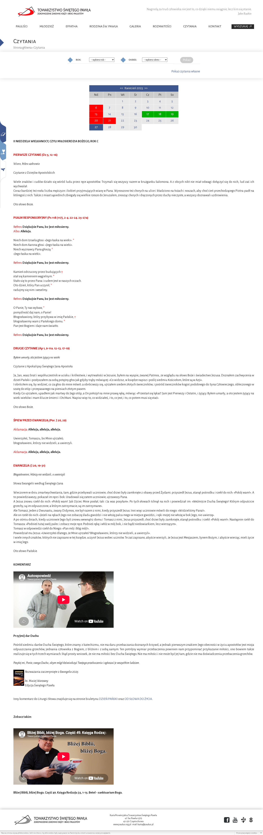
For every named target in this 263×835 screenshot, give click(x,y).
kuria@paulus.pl (146, 824)
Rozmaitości (162, 26)
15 (122, 114)
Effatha (71, 26)
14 (109, 114)
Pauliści (22, 26)
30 (135, 127)
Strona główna (22, 47)
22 (122, 120)
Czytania (189, 26)
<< (122, 88)
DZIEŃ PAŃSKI (108, 699)
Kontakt (214, 26)
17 (148, 114)
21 (109, 120)
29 (122, 127)
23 (135, 120)
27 (96, 127)
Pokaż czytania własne (185, 71)
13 (96, 114)
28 (109, 127)
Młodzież (47, 26)
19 (172, 114)
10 (147, 107)
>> (146, 88)
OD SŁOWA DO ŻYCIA (138, 699)
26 (172, 120)
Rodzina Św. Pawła (103, 26)
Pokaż (187, 60)
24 (147, 120)
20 (96, 120)
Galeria (135, 26)
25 (159, 120)
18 (160, 114)
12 (172, 107)
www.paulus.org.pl (122, 824)
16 (135, 114)
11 (160, 107)
